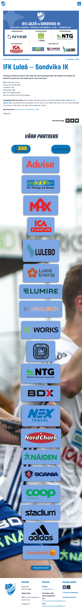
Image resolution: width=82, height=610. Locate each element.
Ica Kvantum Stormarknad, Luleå (27, 109)
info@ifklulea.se (47, 589)
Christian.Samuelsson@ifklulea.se (54, 601)
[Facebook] (64, 587)
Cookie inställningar (70, 592)
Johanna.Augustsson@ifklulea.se (53, 606)
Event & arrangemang (12, 59)
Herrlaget (25, 59)
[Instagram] (68, 587)
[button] (79, 3)
